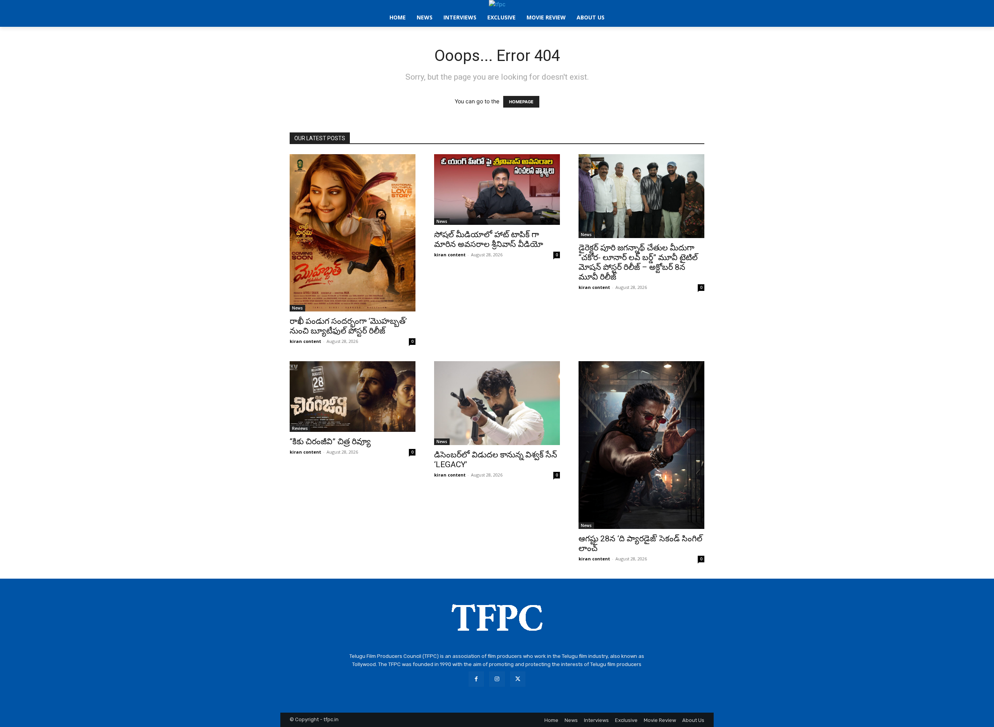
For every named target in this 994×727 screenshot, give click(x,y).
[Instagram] (496, 679)
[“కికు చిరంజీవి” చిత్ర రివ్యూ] (352, 396)
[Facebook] (476, 679)
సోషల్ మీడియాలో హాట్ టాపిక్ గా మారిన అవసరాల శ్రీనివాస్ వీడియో (488, 239)
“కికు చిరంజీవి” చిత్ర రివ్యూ (330, 441)
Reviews (300, 428)
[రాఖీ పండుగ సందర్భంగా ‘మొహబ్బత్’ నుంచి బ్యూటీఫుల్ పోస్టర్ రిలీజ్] (352, 232)
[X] (517, 679)
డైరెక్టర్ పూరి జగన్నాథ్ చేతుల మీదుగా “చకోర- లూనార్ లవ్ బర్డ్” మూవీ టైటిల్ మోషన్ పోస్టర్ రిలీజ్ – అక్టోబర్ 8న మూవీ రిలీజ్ (638, 262)
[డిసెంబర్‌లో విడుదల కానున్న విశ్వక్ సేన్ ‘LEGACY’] (497, 403)
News (297, 308)
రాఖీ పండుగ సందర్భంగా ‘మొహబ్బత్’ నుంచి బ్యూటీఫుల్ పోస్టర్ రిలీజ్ (348, 326)
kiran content (305, 341)
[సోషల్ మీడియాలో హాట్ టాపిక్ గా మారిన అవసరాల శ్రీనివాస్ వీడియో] (497, 189)
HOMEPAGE (521, 101)
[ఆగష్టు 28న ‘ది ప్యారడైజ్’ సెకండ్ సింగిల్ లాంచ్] (641, 445)
